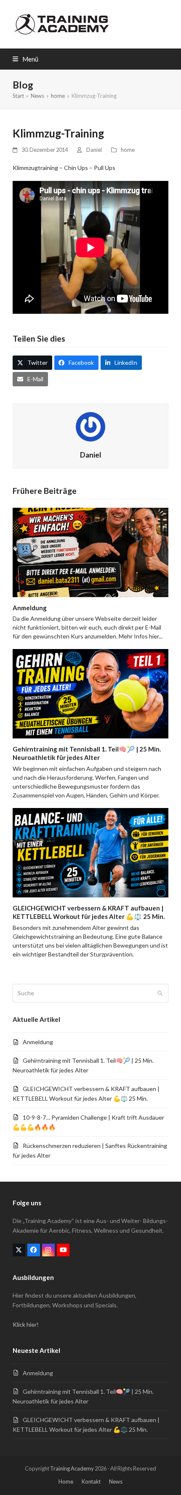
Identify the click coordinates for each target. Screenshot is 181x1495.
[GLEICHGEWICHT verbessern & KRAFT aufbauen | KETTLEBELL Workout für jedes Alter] (90, 851)
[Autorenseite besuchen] (90, 425)
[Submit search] (159, 993)
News (115, 1481)
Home (66, 1481)
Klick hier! (26, 1324)
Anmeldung (30, 607)
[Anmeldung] (90, 551)
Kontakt (91, 1481)
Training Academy (72, 1468)
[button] (25, 59)
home (128, 149)
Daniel (94, 149)
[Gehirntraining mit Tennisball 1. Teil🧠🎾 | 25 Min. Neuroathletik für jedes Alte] (90, 693)
